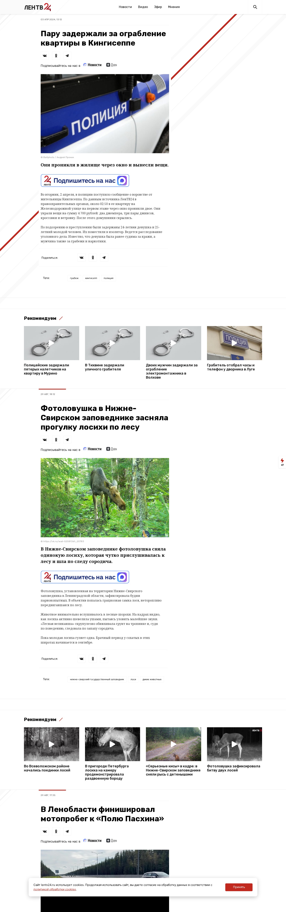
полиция (108, 278)
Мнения (174, 7)
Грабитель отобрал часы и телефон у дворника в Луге (231, 367)
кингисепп (91, 278)
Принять (239, 887)
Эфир (158, 7)
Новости (125, 7)
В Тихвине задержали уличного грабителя (104, 367)
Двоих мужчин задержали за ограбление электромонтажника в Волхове (172, 371)
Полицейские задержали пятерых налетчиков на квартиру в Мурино (46, 369)
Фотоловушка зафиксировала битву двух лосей (233, 768)
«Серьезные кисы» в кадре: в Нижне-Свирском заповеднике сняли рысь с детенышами (173, 770)
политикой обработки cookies (54, 889)
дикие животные (152, 679)
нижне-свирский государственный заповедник (97, 679)
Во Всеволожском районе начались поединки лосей (47, 768)
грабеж (74, 278)
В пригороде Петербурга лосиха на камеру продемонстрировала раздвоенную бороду (107, 772)
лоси (133, 679)
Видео (143, 7)
